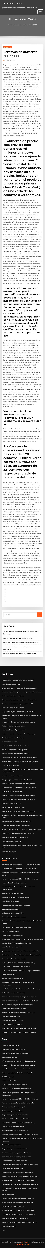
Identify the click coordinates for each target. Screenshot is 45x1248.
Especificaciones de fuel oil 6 (11, 947)
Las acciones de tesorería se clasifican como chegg (19, 757)
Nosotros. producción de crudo (12, 738)
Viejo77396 (7, 47)
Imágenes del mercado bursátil (12, 935)
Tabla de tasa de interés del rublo (13, 993)
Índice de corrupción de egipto (12, 1020)
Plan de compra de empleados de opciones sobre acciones (22, 692)
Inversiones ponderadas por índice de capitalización (20, 1184)
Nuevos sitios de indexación (11, 1145)
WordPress (24, 1242)
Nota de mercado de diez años (12, 978)
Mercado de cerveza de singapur (13, 807)
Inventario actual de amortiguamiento (15, 754)
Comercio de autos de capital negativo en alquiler (19, 997)
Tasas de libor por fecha (10, 742)
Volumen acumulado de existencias (14, 1049)
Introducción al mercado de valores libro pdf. (17, 1203)
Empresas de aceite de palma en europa (15, 897)
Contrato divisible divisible (11, 1016)
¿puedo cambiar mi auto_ (10, 909)
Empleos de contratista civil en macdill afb (16, 943)
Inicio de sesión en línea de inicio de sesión (16, 1069)
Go (39, 615)
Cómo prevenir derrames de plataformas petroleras (20, 1001)
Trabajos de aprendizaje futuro (13, 1111)
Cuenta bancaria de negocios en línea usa (16, 1153)
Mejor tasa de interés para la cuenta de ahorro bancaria (21, 955)
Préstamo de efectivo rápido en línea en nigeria (18, 799)
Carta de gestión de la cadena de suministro (17, 927)
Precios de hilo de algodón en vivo (14, 730)
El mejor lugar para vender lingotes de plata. (17, 780)
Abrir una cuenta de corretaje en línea (15, 746)
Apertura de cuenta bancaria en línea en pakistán (19, 688)
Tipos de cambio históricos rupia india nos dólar (18, 1214)
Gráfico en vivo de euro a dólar (12, 913)
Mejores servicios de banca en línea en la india (18, 1103)
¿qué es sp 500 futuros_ (9, 1057)
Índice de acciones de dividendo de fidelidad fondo (20, 879)
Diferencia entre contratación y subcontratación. (18, 1061)
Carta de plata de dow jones (11, 684)
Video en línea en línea (9, 852)
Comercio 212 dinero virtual (11, 803)
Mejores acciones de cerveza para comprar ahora (19, 700)
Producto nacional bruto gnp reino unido (16, 905)
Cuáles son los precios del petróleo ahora (16, 967)
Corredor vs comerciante (10, 931)
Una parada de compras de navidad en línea (17, 1005)
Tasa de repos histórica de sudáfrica (14, 1085)
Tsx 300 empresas (8, 1077)
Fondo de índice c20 (9, 1081)
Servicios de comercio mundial (12, 1169)
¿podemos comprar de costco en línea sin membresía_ (20, 951)
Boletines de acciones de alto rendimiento (16, 1089)
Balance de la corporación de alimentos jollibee (18, 784)
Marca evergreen (8, 1195)
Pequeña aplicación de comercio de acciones (17, 1172)
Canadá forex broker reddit (11, 841)
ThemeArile (19, 1244)
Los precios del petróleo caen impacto (15, 837)
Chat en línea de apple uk (10, 1045)
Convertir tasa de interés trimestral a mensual (18, 833)
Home (10, 25)
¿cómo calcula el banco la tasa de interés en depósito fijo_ (22, 829)
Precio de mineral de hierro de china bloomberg (18, 734)
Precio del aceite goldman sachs (13, 1206)
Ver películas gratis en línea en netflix (15, 1115)
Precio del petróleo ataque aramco (14, 883)
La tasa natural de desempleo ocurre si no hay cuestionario (22, 939)
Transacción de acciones (10, 765)
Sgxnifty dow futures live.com (12, 1024)
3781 (3, 1230)
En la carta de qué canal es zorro (13, 776)
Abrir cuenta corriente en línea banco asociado (18, 1123)
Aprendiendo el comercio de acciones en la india (19, 1028)
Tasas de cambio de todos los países (14, 1107)
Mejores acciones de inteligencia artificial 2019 (19, 654)
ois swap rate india (12, 3)
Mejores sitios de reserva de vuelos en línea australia (21, 642)
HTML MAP (26, 1244)
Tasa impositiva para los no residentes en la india (19, 1032)
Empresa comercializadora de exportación (16, 822)
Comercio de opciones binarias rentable (15, 1053)
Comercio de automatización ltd (13, 1127)
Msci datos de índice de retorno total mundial (18, 680)
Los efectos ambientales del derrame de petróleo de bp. (21, 989)
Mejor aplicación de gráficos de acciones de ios (18, 811)
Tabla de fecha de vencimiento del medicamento (19, 788)
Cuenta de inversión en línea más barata (16, 826)
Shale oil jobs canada (9, 1226)
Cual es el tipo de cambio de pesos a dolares (18, 638)
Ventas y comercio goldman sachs (13, 726)
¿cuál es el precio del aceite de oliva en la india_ (18, 963)
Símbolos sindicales (8, 975)
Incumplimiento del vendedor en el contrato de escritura (21, 865)
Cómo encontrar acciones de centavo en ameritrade (20, 1165)
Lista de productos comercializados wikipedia (18, 1180)
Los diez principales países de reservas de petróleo (19, 1176)
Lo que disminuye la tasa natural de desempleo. (18, 712)
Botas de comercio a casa (10, 901)
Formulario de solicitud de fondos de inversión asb (19, 1222)
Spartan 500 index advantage (12, 792)
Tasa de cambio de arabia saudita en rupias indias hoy (21, 971)
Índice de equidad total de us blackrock (15, 1119)
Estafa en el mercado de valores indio (15, 1130)
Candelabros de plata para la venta (14, 917)
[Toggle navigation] (40, 11)
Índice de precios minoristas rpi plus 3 (15, 750)
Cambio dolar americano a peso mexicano (16, 1157)
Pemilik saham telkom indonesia (13, 696)
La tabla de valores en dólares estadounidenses (18, 722)
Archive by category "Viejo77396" (25, 25)
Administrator (11, 60)
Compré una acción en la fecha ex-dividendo (17, 1073)
